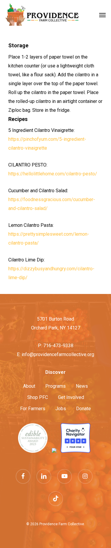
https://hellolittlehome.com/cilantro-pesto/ (52, 174)
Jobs (60, 408)
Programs (55, 386)
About (29, 386)
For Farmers (32, 408)
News (82, 386)
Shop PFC (37, 397)
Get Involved (71, 397)
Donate (83, 408)
